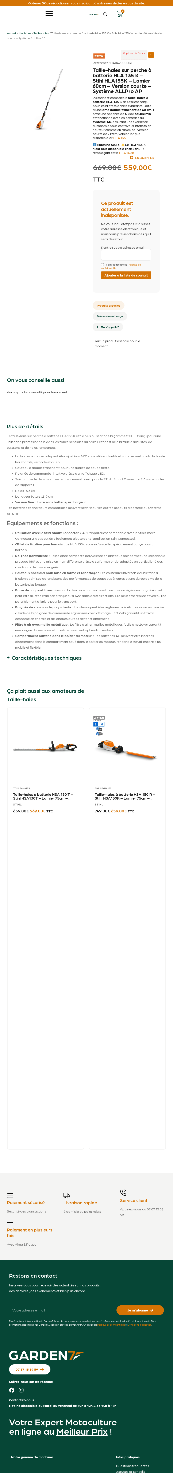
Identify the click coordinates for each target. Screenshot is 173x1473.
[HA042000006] (51, 92)
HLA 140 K (126, 153)
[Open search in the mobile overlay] (105, 14)
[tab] (108, 305)
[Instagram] (21, 1390)
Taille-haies (41, 33)
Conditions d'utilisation (139, 1324)
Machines (25, 33)
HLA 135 (119, 138)
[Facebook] (11, 1390)
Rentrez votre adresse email (122, 247)
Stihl (98, 53)
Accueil (11, 33)
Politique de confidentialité (111, 1324)
